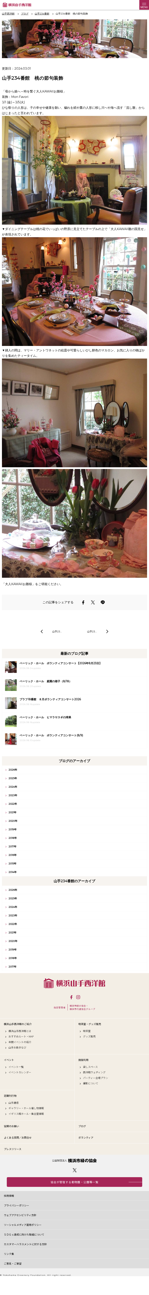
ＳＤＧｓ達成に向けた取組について (24, 1234)
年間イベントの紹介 (20, 1042)
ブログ (82, 1126)
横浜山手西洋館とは (20, 1031)
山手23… (57, 631)
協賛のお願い (11, 1126)
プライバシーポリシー (16, 1205)
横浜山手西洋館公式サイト (17, 5)
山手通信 (14, 1102)
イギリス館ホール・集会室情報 (26, 1114)
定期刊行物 (10, 1096)
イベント (9, 1060)
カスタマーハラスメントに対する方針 (25, 1244)
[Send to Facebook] (83, 602)
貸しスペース (90, 1067)
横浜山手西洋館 (74, 983)
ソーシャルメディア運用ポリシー (23, 1225)
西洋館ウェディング (94, 1072)
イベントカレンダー (20, 1072)
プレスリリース (12, 1149)
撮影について (90, 1083)
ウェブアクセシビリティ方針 (20, 1215)
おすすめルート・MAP (21, 1036)
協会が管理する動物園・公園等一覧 (74, 1182)
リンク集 (9, 1254)
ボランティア (85, 1137)
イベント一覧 (16, 1067)
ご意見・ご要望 (13, 1263)
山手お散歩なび (17, 1047)
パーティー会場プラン (95, 1078)
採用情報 (9, 1196)
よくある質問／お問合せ (18, 1137)
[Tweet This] (93, 602)
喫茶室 (87, 1031)
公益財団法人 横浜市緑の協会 (74, 1161)
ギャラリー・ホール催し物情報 (26, 1108)
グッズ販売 (89, 1036)
